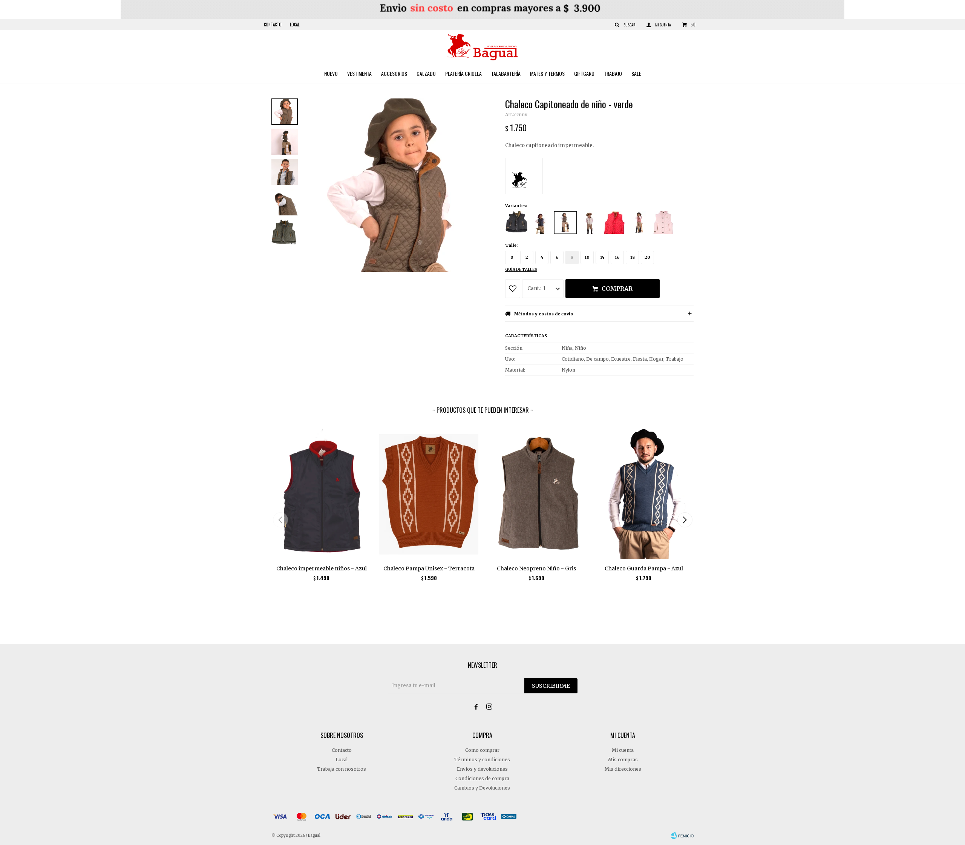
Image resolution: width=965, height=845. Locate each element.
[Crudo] (590, 222)
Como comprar (482, 750)
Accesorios (394, 73)
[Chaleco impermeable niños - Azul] (321, 492)
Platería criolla (463, 73)
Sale (636, 73)
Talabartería (506, 73)
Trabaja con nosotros (341, 769)
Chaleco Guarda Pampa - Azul (644, 568)
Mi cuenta (623, 750)
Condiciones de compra (482, 778)
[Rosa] (639, 222)
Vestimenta (359, 73)
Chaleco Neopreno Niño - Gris (536, 568)
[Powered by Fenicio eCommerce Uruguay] (682, 835)
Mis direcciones (623, 769)
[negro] (516, 222)
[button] (685, 520)
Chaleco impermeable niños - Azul (321, 568)
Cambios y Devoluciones (482, 788)
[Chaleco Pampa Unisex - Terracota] (429, 492)
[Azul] (541, 222)
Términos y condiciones (482, 759)
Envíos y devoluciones (482, 769)
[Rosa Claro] (663, 222)
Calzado (426, 73)
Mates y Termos (547, 73)
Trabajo (613, 73)
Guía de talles (521, 269)
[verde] (565, 222)
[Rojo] (614, 222)
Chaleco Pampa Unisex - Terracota (429, 568)
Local (294, 25)
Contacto (273, 25)
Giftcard (584, 73)
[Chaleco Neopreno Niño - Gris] (536, 492)
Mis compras (623, 759)
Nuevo (331, 73)
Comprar (617, 288)
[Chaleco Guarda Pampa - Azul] (644, 492)
